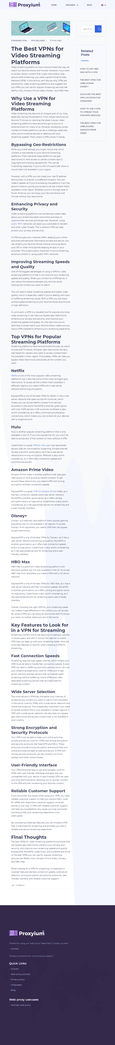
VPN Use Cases (38, 41)
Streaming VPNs (19, 41)
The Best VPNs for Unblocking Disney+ (90, 83)
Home (54, 5)
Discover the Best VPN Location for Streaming (90, 97)
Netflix (14, 375)
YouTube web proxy (21, 1005)
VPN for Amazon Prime (44, 491)
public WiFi (16, 224)
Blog (89, 5)
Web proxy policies (20, 974)
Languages (16, 985)
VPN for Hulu (39, 445)
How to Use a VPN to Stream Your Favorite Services (90, 112)
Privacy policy (18, 979)
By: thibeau (18, 885)
